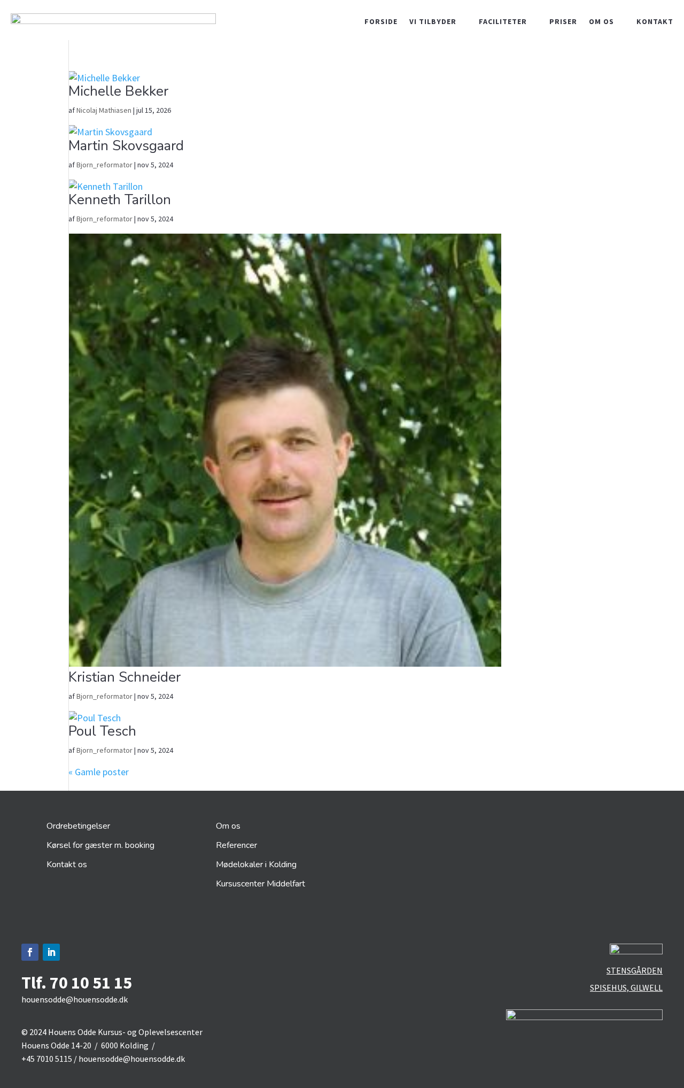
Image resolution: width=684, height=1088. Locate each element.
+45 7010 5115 (46, 1058)
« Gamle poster (98, 772)
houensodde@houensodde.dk (74, 999)
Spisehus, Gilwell (626, 987)
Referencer (236, 845)
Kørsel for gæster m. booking (100, 845)
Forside (381, 22)
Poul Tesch (102, 731)
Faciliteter (503, 22)
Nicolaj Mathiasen (103, 110)
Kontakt (654, 22)
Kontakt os (66, 864)
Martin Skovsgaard (126, 145)
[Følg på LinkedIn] (51, 952)
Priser (563, 22)
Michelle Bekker (118, 91)
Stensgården (635, 970)
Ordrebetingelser (78, 826)
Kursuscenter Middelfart (260, 884)
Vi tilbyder (432, 22)
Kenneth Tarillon (119, 199)
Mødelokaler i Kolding (256, 864)
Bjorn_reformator (104, 164)
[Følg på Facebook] (29, 952)
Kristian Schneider (124, 677)
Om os (601, 22)
